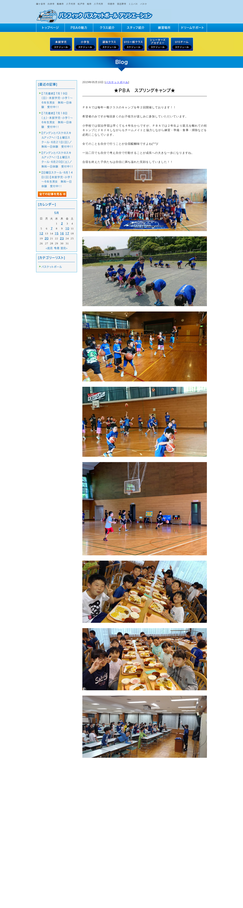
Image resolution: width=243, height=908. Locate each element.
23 (62, 238)
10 (67, 228)
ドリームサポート (192, 27)
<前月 (49, 248)
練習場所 (164, 27)
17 (67, 233)
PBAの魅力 (79, 27)
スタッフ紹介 (136, 27)
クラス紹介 (107, 27)
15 (57, 233)
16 (62, 233)
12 (41, 233)
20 (47, 238)
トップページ (50, 27)
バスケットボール (116, 82)
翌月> (64, 248)
